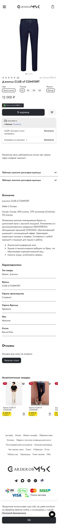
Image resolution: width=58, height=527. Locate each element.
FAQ (48, 454)
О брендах (37, 449)
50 (22, 90)
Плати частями (39, 454)
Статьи (28, 449)
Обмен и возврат (30, 435)
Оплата (18, 435)
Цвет (4, 87)
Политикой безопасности (14, 512)
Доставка (9, 435)
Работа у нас (13, 454)
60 (40, 90)
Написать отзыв (11, 360)
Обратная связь (46, 435)
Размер (23, 87)
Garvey (50, 90)
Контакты (10, 440)
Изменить (17, 124)
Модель (49, 87)
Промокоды (25, 454)
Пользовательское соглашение (19, 444)
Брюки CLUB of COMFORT (9, 408)
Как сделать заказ (16, 449)
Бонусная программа (43, 444)
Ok (29, 520)
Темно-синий (8, 90)
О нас (47, 449)
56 (28, 90)
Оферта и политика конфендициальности (33, 440)
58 (34, 90)
